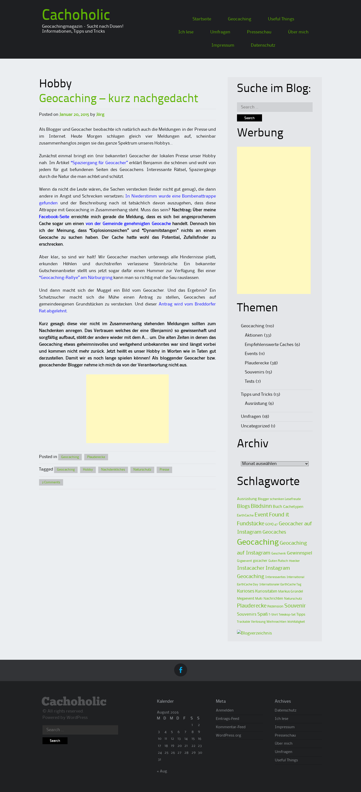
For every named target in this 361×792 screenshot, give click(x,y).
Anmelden (225, 710)
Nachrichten (273, 598)
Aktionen (254, 335)
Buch (277, 507)
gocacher (260, 561)
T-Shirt (273, 614)
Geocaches (274, 532)
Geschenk (278, 553)
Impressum (222, 45)
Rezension (275, 606)
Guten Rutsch (278, 560)
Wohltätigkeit (296, 621)
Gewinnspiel (299, 553)
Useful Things (281, 19)
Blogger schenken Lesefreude (279, 499)
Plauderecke (96, 457)
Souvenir (295, 606)
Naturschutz (142, 469)
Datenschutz (263, 45)
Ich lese (186, 32)
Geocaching (239, 19)
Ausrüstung (256, 404)
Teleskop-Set (287, 614)
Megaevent (245, 598)
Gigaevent (244, 560)
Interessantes (275, 577)
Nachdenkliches (113, 469)
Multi (259, 598)
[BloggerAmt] (254, 633)
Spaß (262, 614)
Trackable (243, 621)
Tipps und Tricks (256, 394)
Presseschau (259, 32)
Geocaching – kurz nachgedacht (118, 99)
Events (251, 354)
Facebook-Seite (54, 217)
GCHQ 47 (271, 524)
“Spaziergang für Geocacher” (99, 163)
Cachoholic (76, 16)
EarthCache (245, 515)
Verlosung (258, 621)
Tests (249, 381)
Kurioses (245, 591)
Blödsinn (261, 506)
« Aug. (162, 771)
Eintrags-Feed (227, 719)
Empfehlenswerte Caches (269, 345)
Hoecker (294, 561)
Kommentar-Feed (231, 727)
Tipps (300, 614)
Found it (279, 515)
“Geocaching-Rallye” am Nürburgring (75, 278)
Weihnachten (276, 621)
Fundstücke (250, 523)
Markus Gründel (290, 591)
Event (261, 515)
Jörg (100, 115)
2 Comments (51, 482)
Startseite (202, 19)
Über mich (298, 32)
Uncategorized (255, 426)
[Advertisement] (127, 408)
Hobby (88, 469)
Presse (164, 469)
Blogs (243, 506)
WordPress (77, 718)
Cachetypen (293, 507)
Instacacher (250, 568)
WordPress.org (228, 735)
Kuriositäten (266, 591)
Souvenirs (254, 372)
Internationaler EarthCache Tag (280, 584)
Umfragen (220, 32)
